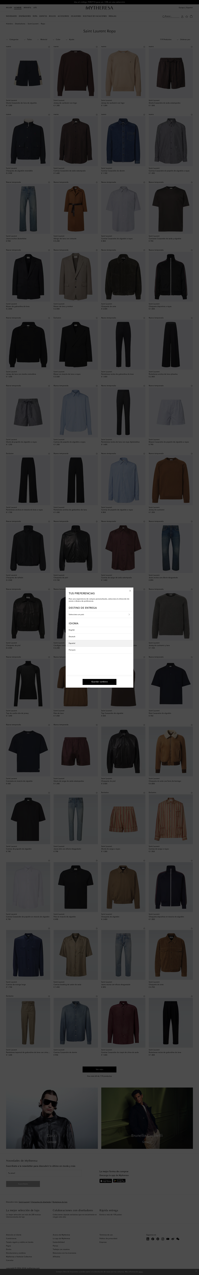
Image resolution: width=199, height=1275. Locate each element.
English (72, 630)
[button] (130, 590)
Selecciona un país (76, 614)
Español (72, 643)
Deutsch (72, 637)
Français (72, 650)
